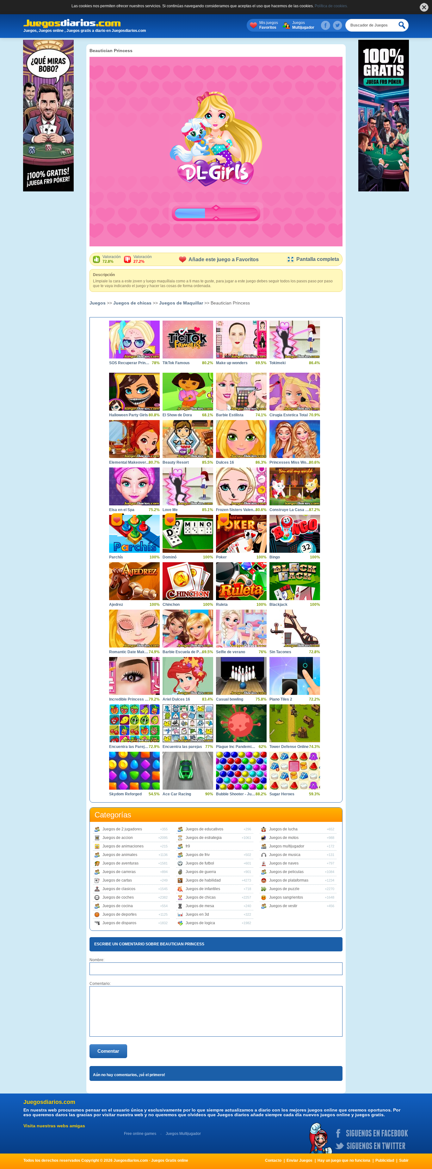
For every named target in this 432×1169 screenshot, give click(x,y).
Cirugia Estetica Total (288, 415)
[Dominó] (188, 534)
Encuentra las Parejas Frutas (129, 746)
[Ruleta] (241, 581)
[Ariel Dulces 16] (188, 676)
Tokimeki (277, 363)
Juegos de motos (284, 837)
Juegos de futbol (200, 863)
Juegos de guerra (201, 872)
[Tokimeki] (294, 340)
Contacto (273, 1160)
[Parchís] (134, 534)
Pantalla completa (317, 259)
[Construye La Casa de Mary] (294, 486)
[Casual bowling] (241, 676)
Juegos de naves (284, 863)
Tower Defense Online (289, 746)
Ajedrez (116, 604)
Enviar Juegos (299, 1160)
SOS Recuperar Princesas (129, 363)
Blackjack (278, 604)
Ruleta (222, 604)
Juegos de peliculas (286, 872)
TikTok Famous (176, 363)
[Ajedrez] (134, 581)
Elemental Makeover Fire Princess (129, 462)
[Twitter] (337, 25)
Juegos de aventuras (120, 863)
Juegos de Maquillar (181, 302)
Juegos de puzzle (284, 889)
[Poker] (241, 534)
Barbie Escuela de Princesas (183, 652)
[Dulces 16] (241, 439)
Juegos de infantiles (203, 889)
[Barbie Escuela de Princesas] (188, 629)
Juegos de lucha (283, 829)
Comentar (108, 1051)
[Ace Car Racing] (188, 771)
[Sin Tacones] (294, 629)
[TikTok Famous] (188, 340)
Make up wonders (232, 363)
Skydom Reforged (125, 794)
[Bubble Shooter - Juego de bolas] (241, 771)
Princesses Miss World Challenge (290, 462)
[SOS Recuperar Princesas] (134, 340)
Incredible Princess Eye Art (129, 699)
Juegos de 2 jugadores (122, 829)
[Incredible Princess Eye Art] (134, 676)
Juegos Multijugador (183, 1133)
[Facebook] (325, 25)
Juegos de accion (117, 837)
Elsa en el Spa (121, 510)
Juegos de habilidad (203, 880)
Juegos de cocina (117, 906)
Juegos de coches (118, 897)
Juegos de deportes (119, 914)
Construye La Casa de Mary (290, 510)
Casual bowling (229, 699)
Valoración (111, 259)
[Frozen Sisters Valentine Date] (241, 486)
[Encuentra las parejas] (188, 723)
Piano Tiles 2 (280, 699)
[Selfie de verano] (241, 629)
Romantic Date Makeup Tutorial (129, 652)
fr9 (188, 846)
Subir (404, 1160)
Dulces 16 (225, 462)
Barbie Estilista (230, 415)
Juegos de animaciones (123, 846)
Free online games (140, 1133)
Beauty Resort (176, 462)
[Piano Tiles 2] (294, 676)
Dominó (169, 557)
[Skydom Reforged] (134, 771)
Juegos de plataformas (288, 880)
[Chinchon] (188, 581)
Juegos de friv (198, 855)
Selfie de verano (230, 652)
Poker (221, 557)
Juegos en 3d (197, 914)
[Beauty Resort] (188, 439)
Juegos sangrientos (286, 897)
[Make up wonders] (241, 340)
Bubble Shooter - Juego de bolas (236, 794)
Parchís (116, 557)
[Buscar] (402, 25)
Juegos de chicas (132, 302)
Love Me (170, 510)
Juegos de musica (284, 855)
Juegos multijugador (286, 846)
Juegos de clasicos (118, 889)
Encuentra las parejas (182, 746)
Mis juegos (268, 25)
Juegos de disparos (119, 923)
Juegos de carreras (119, 872)
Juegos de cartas (117, 880)
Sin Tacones (280, 652)
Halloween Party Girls (128, 415)
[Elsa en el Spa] (134, 486)
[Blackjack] (294, 581)
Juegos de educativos (204, 829)
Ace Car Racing (177, 794)
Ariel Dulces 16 (176, 699)
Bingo (274, 557)
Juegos (303, 25)
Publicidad (384, 1160)
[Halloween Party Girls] (134, 392)
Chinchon (171, 604)
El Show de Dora (177, 415)
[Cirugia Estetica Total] (294, 392)
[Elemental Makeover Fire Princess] (134, 439)
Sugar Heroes (281, 794)
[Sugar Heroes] (294, 771)
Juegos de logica (200, 923)
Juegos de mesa (200, 906)
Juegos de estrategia (204, 837)
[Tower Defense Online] (294, 723)
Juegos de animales (119, 855)
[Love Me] (188, 486)
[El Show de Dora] (188, 392)
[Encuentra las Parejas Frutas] (134, 723)
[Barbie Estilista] (241, 392)
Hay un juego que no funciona (344, 1160)
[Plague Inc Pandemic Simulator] (241, 723)
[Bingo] (294, 534)
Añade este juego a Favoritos (223, 259)
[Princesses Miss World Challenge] (294, 439)
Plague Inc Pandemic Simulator (236, 746)
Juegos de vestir (283, 906)
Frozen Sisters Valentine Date (236, 510)
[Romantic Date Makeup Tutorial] (134, 629)
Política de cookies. (331, 6)
